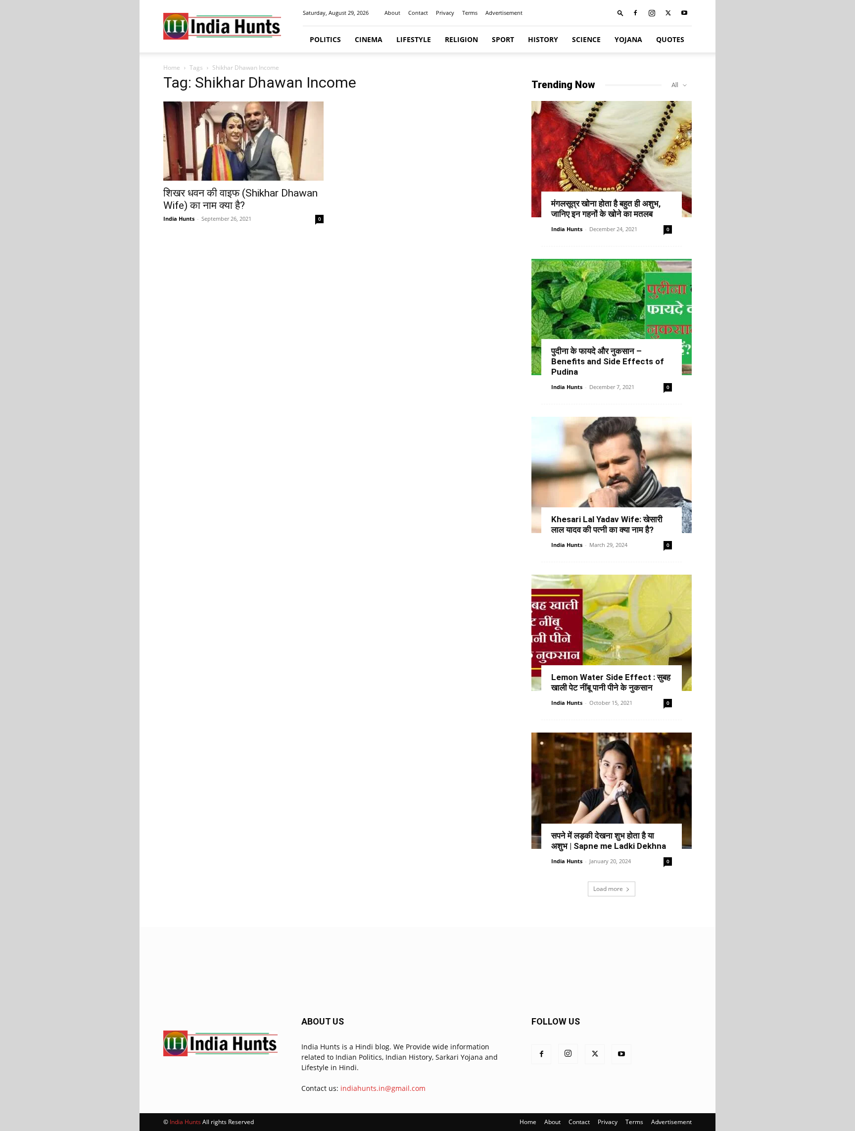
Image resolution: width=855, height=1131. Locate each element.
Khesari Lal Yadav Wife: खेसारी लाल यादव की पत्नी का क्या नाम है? (607, 524)
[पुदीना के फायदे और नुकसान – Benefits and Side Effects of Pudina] (611, 317)
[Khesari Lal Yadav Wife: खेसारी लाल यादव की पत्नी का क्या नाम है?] (611, 475)
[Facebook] (635, 13)
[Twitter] (668, 13)
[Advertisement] (427, 970)
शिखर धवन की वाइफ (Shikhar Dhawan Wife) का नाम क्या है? (240, 199)
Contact (418, 12)
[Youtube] (684, 13)
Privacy (445, 12)
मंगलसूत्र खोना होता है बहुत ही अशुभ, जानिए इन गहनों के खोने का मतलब (606, 208)
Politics (325, 39)
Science (586, 39)
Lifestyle (413, 39)
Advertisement (503, 12)
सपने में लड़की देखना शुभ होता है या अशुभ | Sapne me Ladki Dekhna (608, 841)
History (543, 39)
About (392, 12)
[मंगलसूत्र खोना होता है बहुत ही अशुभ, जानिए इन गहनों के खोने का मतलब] (611, 159)
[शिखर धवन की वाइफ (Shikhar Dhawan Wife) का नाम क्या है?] (243, 141)
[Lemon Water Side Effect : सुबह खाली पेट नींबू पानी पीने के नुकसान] (611, 633)
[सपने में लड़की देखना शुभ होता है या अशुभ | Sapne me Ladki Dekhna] (611, 791)
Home (171, 67)
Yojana (628, 39)
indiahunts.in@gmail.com (383, 1088)
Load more (608, 889)
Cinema (368, 39)
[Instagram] (651, 13)
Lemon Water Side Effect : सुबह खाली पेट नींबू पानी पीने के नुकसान (610, 682)
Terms (469, 12)
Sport (503, 39)
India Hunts (178, 218)
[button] (620, 12)
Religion (461, 39)
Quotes (670, 39)
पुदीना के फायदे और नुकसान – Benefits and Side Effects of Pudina (607, 361)
